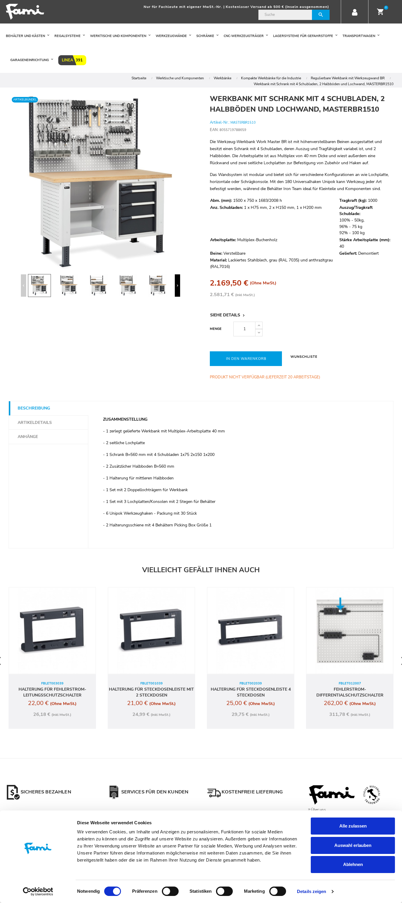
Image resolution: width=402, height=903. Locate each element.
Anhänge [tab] (28, 436)
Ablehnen (353, 864)
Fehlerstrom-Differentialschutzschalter (349, 692)
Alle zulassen (353, 825)
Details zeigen (311, 891)
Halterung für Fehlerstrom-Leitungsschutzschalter (52, 692)
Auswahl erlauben (352, 845)
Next (177, 285)
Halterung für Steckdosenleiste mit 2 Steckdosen (151, 692)
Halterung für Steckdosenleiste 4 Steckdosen (251, 692)
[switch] (170, 891)
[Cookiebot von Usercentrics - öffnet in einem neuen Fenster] (38, 891)
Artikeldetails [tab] (35, 422)
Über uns (318, 809)
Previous (23, 285)
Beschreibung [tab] (34, 408)
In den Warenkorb (246, 358)
